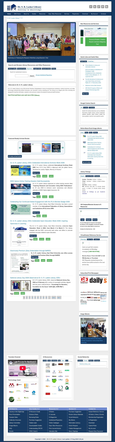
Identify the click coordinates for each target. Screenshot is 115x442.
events (45, 176)
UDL (49, 359)
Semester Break (89, 176)
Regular (82, 176)
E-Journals (91, 107)
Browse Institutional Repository (44, 75)
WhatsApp (83, 239)
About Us (26, 14)
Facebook (80, 359)
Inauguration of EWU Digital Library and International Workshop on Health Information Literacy (92, 339)
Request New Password (96, 429)
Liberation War (53, 429)
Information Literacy (74, 421)
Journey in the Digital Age (16, 410)
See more (85, 94)
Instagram (97, 359)
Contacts (103, 14)
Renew (95, 220)
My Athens (72, 418)
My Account (94, 14)
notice (51, 176)
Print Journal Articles (55, 427)
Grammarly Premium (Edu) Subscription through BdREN (30, 250)
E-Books (51, 410)
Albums (95, 132)
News (86, 132)
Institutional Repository (55, 418)
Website (54, 68)
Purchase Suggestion (35, 418)
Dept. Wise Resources (55, 14)
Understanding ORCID (35, 427)
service (49, 260)
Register (88, 220)
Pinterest (91, 359)
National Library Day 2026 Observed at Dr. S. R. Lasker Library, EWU (35, 277)
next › (54, 297)
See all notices (87, 162)
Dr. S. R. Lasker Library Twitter (94, 6)
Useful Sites (90, 61)
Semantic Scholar (46, 68)
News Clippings (73, 429)
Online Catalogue (54, 421)
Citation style (33, 421)
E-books (86, 107)
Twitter (85, 359)
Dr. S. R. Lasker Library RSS (106, 6)
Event (90, 132)
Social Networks (73, 416)
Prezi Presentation (14, 413)
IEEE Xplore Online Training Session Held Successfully (30, 181)
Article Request (73, 424)
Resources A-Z (53, 407)
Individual (54, 359)
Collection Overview (15, 418)
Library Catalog (12, 68)
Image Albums (13, 424)
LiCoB (44, 359)
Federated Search (22, 68)
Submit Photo (92, 424)
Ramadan (97, 176)
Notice (82, 132)
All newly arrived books (14, 156)
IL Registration (93, 418)
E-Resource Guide (34, 410)
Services (66, 14)
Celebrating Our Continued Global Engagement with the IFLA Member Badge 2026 (40, 201)
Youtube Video (13, 416)
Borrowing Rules (34, 416)
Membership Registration (96, 416)
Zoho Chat (89, 239)
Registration (75, 14)
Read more (36, 173)
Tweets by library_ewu (85, 362)
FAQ (10, 427)
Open (63, 359)
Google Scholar (37, 68)
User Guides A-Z (34, 407)
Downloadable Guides (35, 424)
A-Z (67, 359)
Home (9, 14)
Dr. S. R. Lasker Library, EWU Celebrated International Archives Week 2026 (37, 162)
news (38, 176)
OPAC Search (33, 429)
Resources (42, 14)
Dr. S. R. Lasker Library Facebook (90, 6)
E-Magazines (53, 416)
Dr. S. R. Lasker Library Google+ (98, 6)
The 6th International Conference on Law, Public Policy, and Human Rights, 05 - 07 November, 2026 (94, 80)
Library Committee (14, 421)
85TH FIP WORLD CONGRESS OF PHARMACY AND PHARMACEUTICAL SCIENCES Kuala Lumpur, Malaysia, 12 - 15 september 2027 (94, 73)
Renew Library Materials (76, 413)
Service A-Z (72, 407)
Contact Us (96, 239)
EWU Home (17, 14)
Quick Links (83, 61)
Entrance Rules (33, 413)
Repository (29, 68)
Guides (34, 14)
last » (59, 297)
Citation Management (75, 427)
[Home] (24, 11)
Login (82, 220)
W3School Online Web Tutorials (93, 85)
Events (11, 429)
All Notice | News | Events (96, 413)
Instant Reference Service (96, 410)
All (81, 107)
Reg (59, 359)
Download (85, 14)
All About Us (13, 407)
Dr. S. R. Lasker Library (54, 437)
